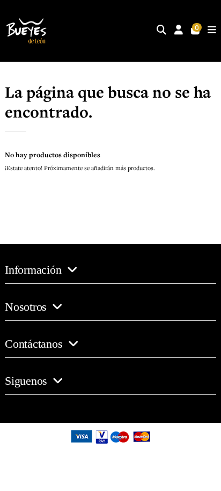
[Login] (179, 31)
